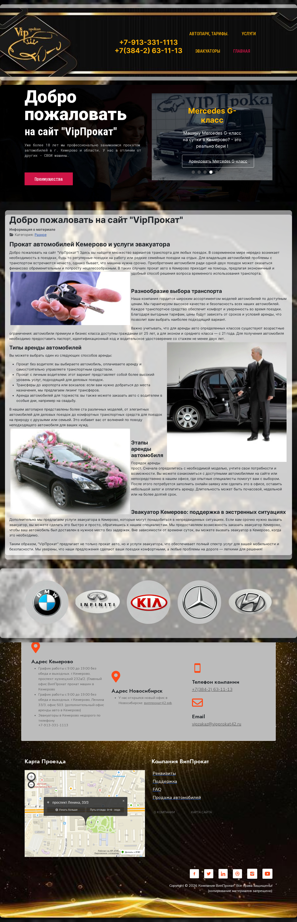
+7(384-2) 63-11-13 (212, 689)
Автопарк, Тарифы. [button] (209, 33)
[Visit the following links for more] (194, 873)
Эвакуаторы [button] (207, 51)
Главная (241, 51)
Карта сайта (201, 812)
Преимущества (49, 178)
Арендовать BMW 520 (212, 156)
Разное (41, 234)
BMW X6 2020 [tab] (206, 172)
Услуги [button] (249, 33)
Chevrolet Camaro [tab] (200, 172)
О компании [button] (164, 812)
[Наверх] (289, 914)
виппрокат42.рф (158, 703)
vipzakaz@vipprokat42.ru (216, 724)
